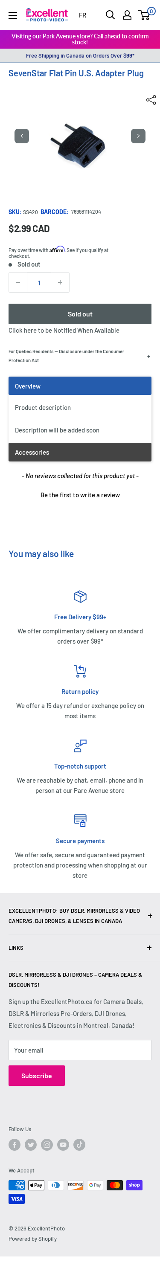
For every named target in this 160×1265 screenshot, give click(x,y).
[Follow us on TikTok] (79, 1145)
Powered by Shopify (33, 1238)
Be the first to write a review (80, 495)
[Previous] (22, 136)
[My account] (127, 15)
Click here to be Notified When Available (64, 330)
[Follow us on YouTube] (63, 1145)
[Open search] (110, 15)
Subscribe (36, 1075)
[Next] (138, 136)
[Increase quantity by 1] (60, 282)
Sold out (80, 314)
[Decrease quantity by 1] (18, 282)
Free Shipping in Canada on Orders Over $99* (80, 55)
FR (82, 15)
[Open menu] (13, 15)
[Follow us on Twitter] (31, 1145)
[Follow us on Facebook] (14, 1145)
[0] (144, 15)
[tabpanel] (80, 409)
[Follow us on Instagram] (47, 1145)
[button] (80, 493)
